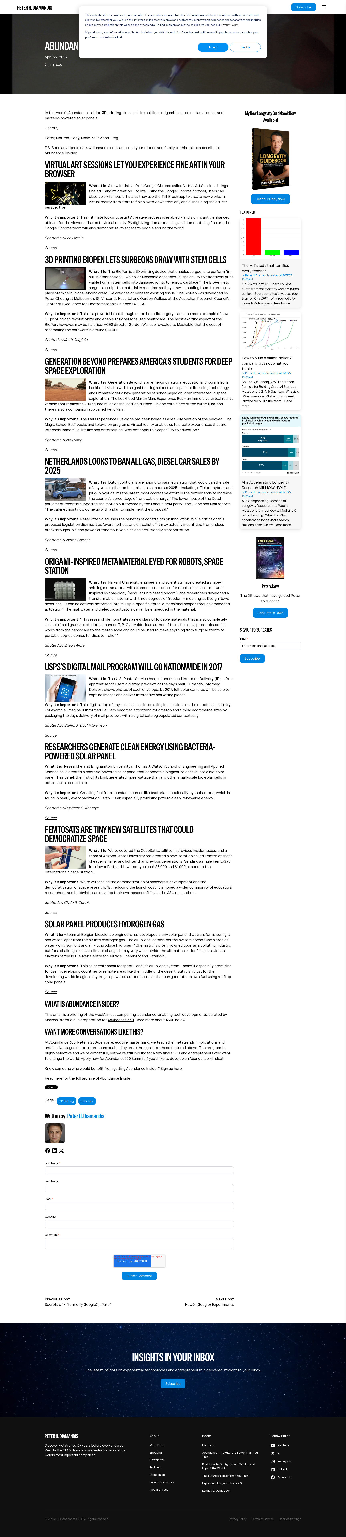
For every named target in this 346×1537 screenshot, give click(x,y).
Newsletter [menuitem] (157, 1460)
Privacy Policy (229, 24)
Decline (245, 47)
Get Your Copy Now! (270, 199)
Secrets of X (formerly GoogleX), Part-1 (78, 1304)
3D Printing (67, 1101)
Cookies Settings (290, 1519)
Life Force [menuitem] (208, 1445)
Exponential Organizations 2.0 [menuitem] (222, 1483)
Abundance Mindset (207, 1058)
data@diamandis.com (99, 147)
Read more (282, 303)
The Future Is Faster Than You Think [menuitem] (225, 1476)
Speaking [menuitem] (156, 1452)
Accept (213, 47)
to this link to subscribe (196, 147)
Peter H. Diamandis (85, 1116)
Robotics (87, 1101)
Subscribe (303, 7)
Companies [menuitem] (157, 1475)
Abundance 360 (121, 1019)
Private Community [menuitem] (162, 1482)
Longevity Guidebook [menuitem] (216, 1490)
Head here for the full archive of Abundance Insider (88, 1078)
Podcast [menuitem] (155, 1467)
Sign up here (171, 1068)
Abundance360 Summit (125, 1058)
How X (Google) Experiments (209, 1304)
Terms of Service (262, 1519)
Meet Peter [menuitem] (157, 1445)
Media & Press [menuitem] (159, 1489)
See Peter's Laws (270, 613)
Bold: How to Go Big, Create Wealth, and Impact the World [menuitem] (228, 1466)
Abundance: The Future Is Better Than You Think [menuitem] (230, 1455)
